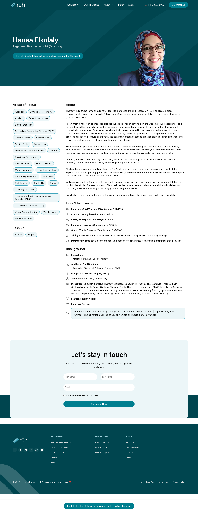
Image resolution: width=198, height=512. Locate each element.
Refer (121, 5)
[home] (17, 5)
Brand (128, 458)
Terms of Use (163, 482)
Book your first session (61, 443)
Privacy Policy (179, 482)
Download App (147, 482)
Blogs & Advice (102, 443)
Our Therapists (91, 5)
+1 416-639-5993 (58, 453)
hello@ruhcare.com (59, 448)
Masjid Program (102, 453)
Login (131, 5)
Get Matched (178, 5)
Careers (129, 453)
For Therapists (132, 448)
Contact (54, 458)
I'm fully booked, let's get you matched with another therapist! (48, 56)
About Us (130, 443)
